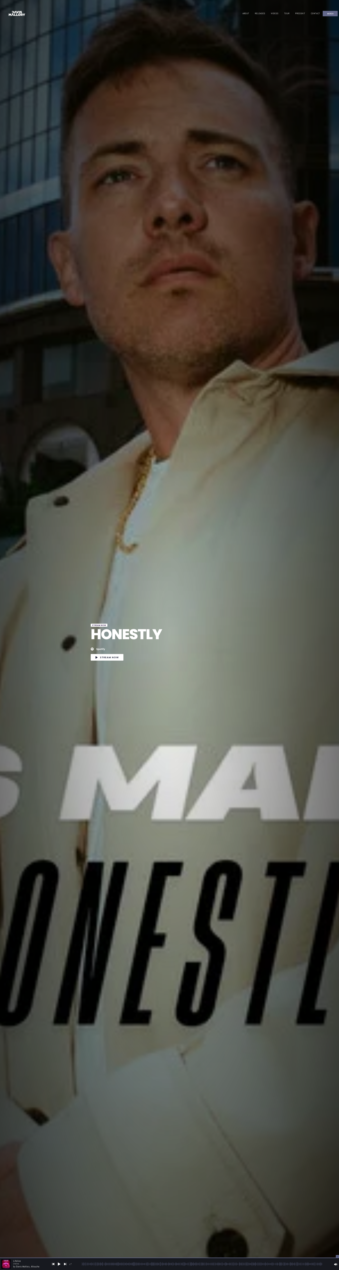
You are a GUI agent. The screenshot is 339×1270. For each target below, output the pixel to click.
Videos (274, 13)
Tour (287, 13)
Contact (315, 13)
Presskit (300, 13)
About (246, 13)
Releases (260, 13)
